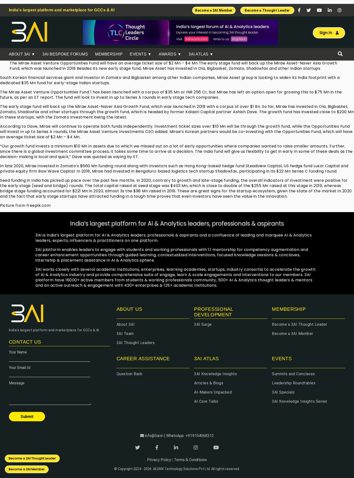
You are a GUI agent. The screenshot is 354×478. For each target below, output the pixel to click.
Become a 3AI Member (292, 333)
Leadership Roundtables (293, 383)
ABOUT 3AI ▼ (22, 54)
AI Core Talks (206, 401)
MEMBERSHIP (109, 54)
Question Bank (130, 374)
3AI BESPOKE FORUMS (65, 54)
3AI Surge (203, 324)
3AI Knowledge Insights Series (299, 401)
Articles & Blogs (208, 383)
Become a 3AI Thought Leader (299, 324)
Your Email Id (19, 367)
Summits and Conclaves (293, 374)
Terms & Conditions (190, 459)
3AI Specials (283, 392)
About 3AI (126, 324)
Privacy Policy (159, 459)
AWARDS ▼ (170, 54)
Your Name (18, 352)
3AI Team (125, 333)
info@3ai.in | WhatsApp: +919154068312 (179, 435)
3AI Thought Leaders (136, 342)
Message (17, 383)
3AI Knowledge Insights (215, 374)
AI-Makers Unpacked (213, 392)
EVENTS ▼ (140, 54)
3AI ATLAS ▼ (201, 54)
